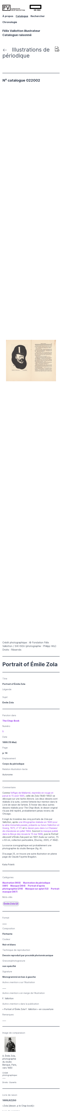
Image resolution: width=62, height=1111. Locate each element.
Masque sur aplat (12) (36, 888)
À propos (7, 16)
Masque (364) (17, 885)
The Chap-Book (10, 720)
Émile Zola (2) (11, 903)
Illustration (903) (11, 882)
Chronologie (9, 22)
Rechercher (38, 16)
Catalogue (22, 16)
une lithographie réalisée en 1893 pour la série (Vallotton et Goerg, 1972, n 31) (30, 825)
